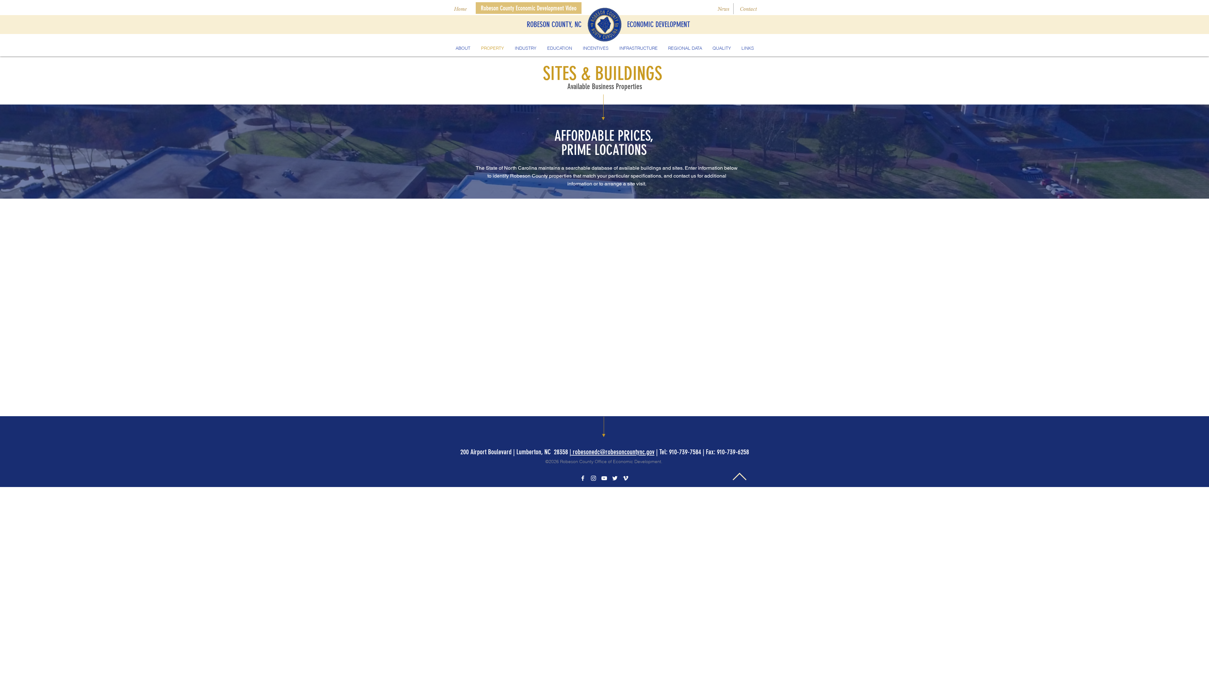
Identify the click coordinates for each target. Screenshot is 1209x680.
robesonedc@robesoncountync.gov (613, 452)
